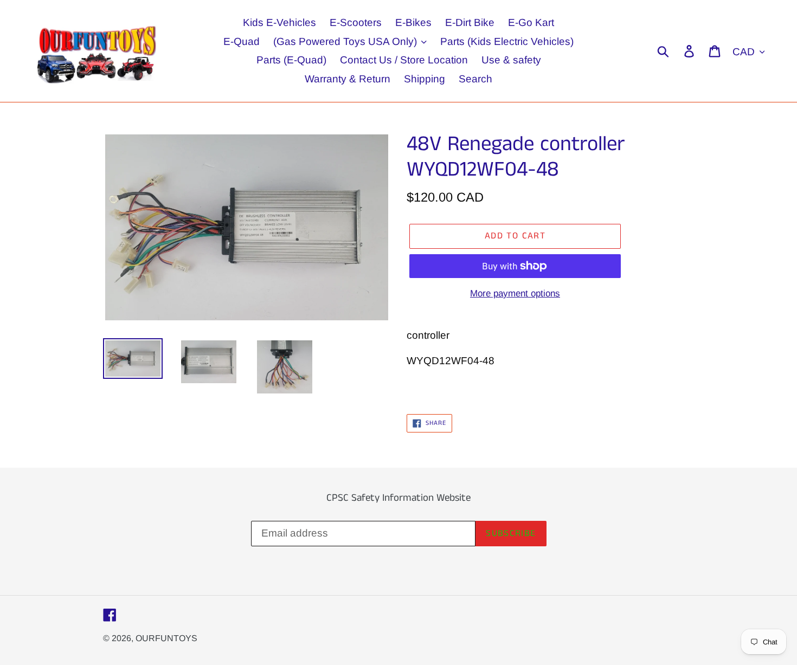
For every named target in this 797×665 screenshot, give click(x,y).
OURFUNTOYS (166, 638)
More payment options (515, 293)
